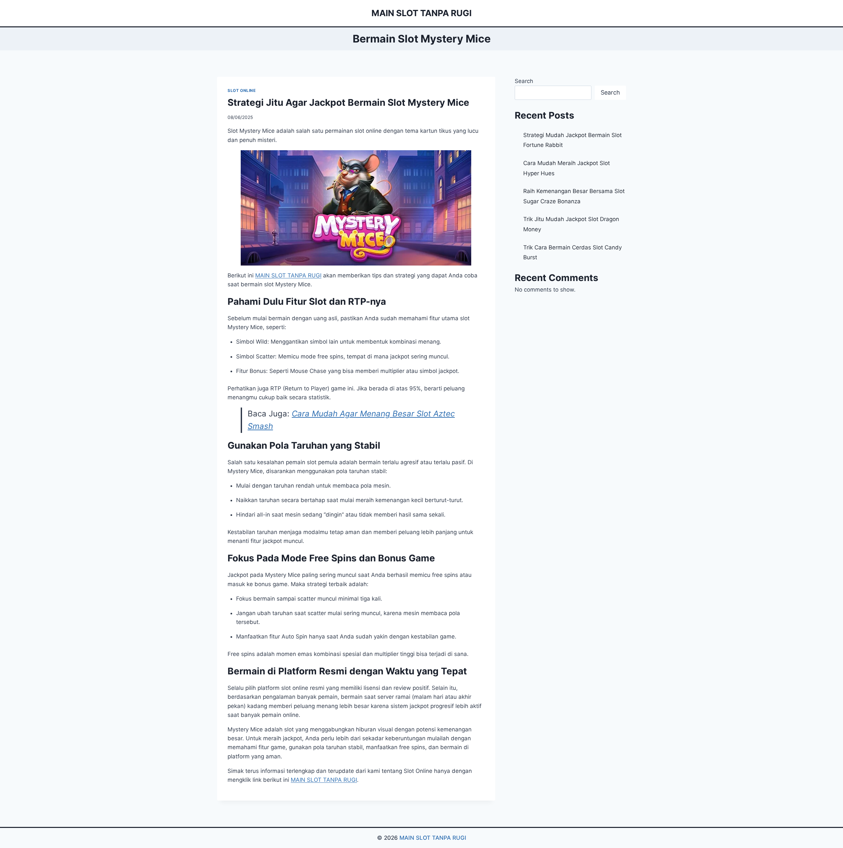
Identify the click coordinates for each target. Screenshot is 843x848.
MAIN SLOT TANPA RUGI (432, 837)
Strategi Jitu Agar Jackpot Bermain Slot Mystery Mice (348, 102)
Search (524, 81)
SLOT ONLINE (242, 90)
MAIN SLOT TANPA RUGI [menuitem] (288, 275)
